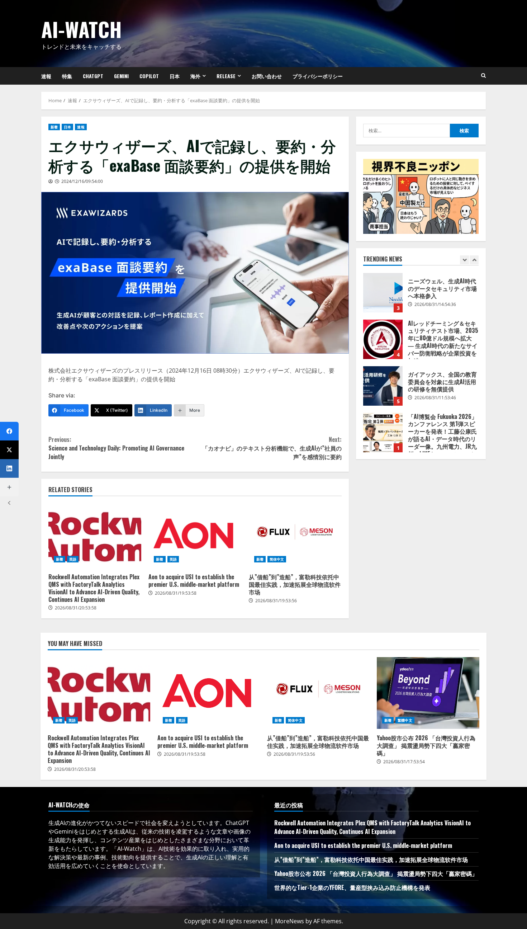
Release (226, 76)
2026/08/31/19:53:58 (175, 593)
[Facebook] (9, 431)
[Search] (483, 75)
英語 (72, 559)
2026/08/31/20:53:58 (75, 608)
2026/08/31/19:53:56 (276, 601)
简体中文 (277, 559)
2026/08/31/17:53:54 (404, 762)
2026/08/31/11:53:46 (435, 398)
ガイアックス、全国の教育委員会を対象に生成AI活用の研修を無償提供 (383, 386)
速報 (46, 76)
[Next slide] (474, 259)
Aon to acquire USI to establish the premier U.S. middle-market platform (194, 535)
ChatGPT (93, 76)
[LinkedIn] (9, 468)
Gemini (121, 76)
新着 (54, 126)
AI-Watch (81, 29)
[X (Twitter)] (9, 449)
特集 (67, 76)
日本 (175, 76)
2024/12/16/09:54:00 (82, 181)
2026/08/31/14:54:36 (435, 304)
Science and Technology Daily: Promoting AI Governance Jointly (116, 448)
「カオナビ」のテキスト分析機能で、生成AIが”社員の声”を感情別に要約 (272, 448)
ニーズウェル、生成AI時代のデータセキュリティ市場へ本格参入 (383, 292)
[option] (421, 296)
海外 (195, 76)
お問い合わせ (267, 76)
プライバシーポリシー (318, 76)
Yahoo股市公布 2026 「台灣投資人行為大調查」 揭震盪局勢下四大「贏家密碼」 (428, 693)
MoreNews (289, 921)
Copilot (149, 76)
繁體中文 (405, 720)
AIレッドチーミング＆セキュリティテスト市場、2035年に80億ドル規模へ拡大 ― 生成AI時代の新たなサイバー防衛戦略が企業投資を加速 (383, 339)
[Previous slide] (464, 259)
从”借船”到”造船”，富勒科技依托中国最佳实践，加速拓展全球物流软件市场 (295, 535)
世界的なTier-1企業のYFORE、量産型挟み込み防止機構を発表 (352, 887)
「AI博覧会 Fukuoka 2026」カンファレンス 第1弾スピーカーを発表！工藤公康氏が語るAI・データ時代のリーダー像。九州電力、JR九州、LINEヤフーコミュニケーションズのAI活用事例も (383, 432)
